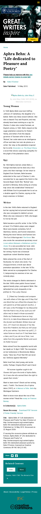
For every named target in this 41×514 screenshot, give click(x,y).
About (6, 492)
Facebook (16, 455)
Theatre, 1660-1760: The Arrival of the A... (19, 476)
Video (11, 470)
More (22, 470)
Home (5, 47)
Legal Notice (25, 492)
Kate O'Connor (12, 82)
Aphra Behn (21, 406)
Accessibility (14, 492)
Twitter (12, 455)
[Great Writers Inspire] (11, 10)
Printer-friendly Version (13, 413)
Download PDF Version (28, 410)
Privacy (34, 492)
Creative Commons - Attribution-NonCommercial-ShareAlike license (21, 506)
